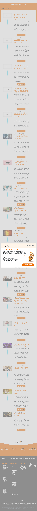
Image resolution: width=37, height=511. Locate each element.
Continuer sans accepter (30, 245)
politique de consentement (12, 261)
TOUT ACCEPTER (28, 264)
